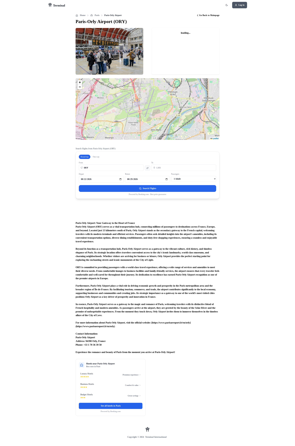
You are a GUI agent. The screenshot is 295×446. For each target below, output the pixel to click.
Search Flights (149, 188)
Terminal (58, 5)
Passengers (175, 174)
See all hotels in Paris (111, 406)
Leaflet (215, 138)
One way (96, 157)
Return (127, 174)
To (152, 163)
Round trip (84, 157)
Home (82, 15)
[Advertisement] (147, 212)
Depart (81, 174)
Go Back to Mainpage (209, 15)
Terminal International (156, 437)
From (81, 163)
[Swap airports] (147, 168)
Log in (241, 5)
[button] (79, 82)
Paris (97, 15)
